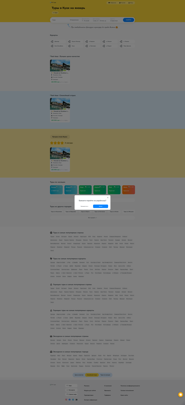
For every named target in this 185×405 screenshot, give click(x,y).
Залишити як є (84, 206)
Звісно (100, 206)
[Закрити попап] (108, 198)
